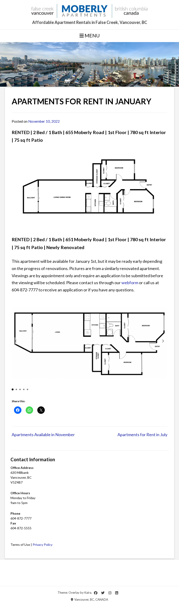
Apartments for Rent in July (142, 434)
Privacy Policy (42, 545)
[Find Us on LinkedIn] (117, 593)
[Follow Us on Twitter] (103, 593)
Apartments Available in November (43, 434)
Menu (92, 35)
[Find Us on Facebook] (95, 593)
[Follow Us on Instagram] (110, 593)
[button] (163, 340)
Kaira (87, 592)
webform (129, 282)
